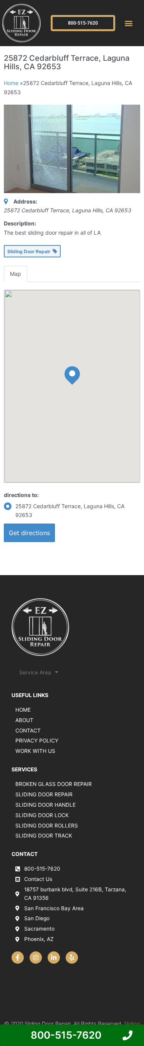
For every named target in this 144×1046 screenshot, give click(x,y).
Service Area (35, 672)
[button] (128, 23)
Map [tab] (15, 273)
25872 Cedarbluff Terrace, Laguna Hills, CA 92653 (69, 511)
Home (11, 83)
